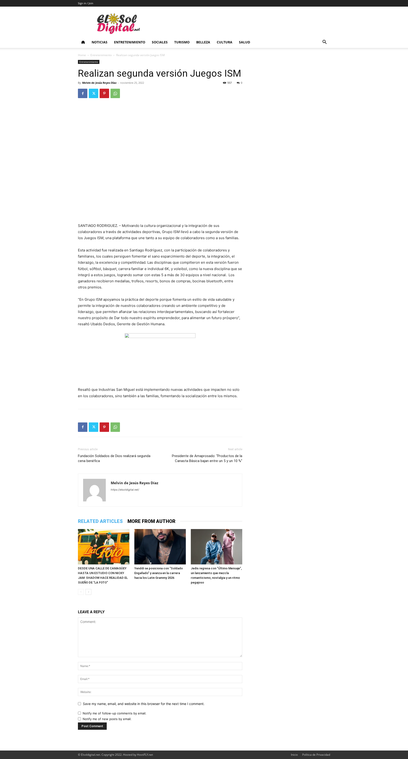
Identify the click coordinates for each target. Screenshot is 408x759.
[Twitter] (93, 93)
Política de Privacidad (316, 755)
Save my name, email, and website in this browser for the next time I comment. (143, 704)
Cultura (224, 42)
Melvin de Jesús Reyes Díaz (99, 82)
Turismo (182, 42)
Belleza (203, 42)
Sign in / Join (85, 3)
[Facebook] (82, 93)
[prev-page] (81, 592)
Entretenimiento (129, 42)
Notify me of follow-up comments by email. (114, 713)
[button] (324, 42)
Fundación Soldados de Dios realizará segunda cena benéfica (114, 458)
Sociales (160, 42)
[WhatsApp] (115, 93)
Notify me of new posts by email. (107, 719)
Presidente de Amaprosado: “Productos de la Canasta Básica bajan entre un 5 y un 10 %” (207, 458)
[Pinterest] (104, 93)
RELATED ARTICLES (100, 521)
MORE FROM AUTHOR (151, 521)
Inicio (294, 755)
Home (82, 55)
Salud (244, 42)
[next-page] (88, 592)
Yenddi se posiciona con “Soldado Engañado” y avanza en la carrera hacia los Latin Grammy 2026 (158, 573)
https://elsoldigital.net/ (125, 489)
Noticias (99, 42)
